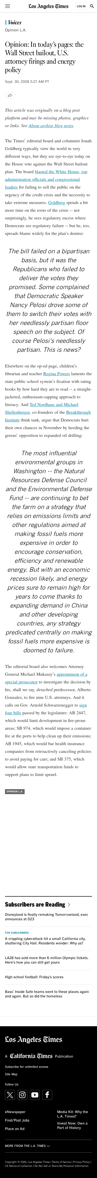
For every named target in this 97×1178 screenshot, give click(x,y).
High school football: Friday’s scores (34, 977)
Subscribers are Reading (35, 904)
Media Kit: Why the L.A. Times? (72, 1114)
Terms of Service (61, 1162)
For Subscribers (17, 933)
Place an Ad (14, 1129)
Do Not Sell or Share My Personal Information (62, 1166)
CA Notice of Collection (18, 1166)
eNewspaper (15, 1112)
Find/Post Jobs (17, 1120)
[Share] (10, 95)
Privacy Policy (81, 1162)
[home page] (48, 6)
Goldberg (56, 202)
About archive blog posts (51, 125)
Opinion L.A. (15, 30)
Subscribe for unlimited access (26, 1067)
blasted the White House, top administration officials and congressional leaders (46, 179)
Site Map (11, 1074)
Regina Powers (56, 373)
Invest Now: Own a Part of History (72, 1126)
